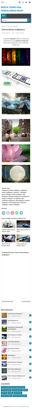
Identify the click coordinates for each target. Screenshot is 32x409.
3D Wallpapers (11, 355)
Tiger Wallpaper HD (13, 320)
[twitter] (8, 213)
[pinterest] (12, 213)
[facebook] (3, 213)
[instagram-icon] (23, 2)
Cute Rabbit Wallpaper (14, 341)
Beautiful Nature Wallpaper (15, 362)
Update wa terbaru (6, 395)
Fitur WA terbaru (6, 390)
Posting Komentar (20, 33)
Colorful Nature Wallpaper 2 (15, 313)
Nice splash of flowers (13, 348)
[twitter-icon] (26, 2)
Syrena (10, 392)
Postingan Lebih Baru (7, 301)
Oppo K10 (4, 392)
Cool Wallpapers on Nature (15, 335)
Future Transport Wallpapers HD (16, 376)
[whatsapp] (17, 213)
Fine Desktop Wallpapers (14, 369)
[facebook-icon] (19, 2)
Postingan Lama (26, 301)
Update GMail (18, 392)
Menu (3, 15)
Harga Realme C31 (17, 390)
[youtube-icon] (29, 2)
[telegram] (21, 213)
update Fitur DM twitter (20, 395)
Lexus (25, 390)
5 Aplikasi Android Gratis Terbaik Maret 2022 (13, 387)
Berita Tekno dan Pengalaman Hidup (20, 406)
